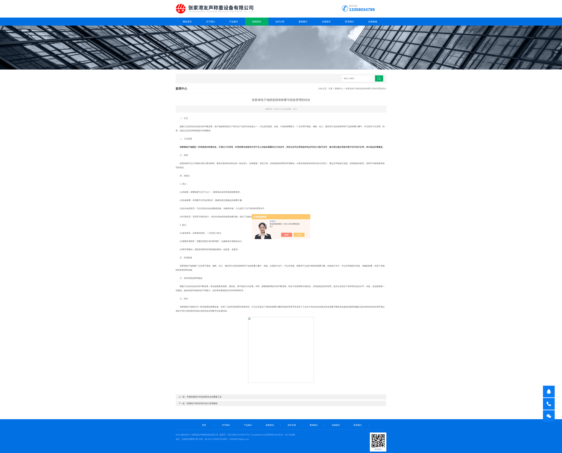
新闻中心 (339, 88)
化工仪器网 (290, 435)
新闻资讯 (256, 21)
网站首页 (187, 21)
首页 (204, 425)
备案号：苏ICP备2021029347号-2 (235, 435)
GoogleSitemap (258, 435)
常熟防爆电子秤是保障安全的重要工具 (204, 397)
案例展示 (303, 21)
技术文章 (280, 21)
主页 (330, 88)
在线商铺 (372, 21)
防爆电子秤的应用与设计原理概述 (202, 403)
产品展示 (233, 21)
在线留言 (326, 21)
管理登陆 (270, 435)
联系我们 (349, 21)
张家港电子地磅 (187, 147)
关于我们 (210, 21)
